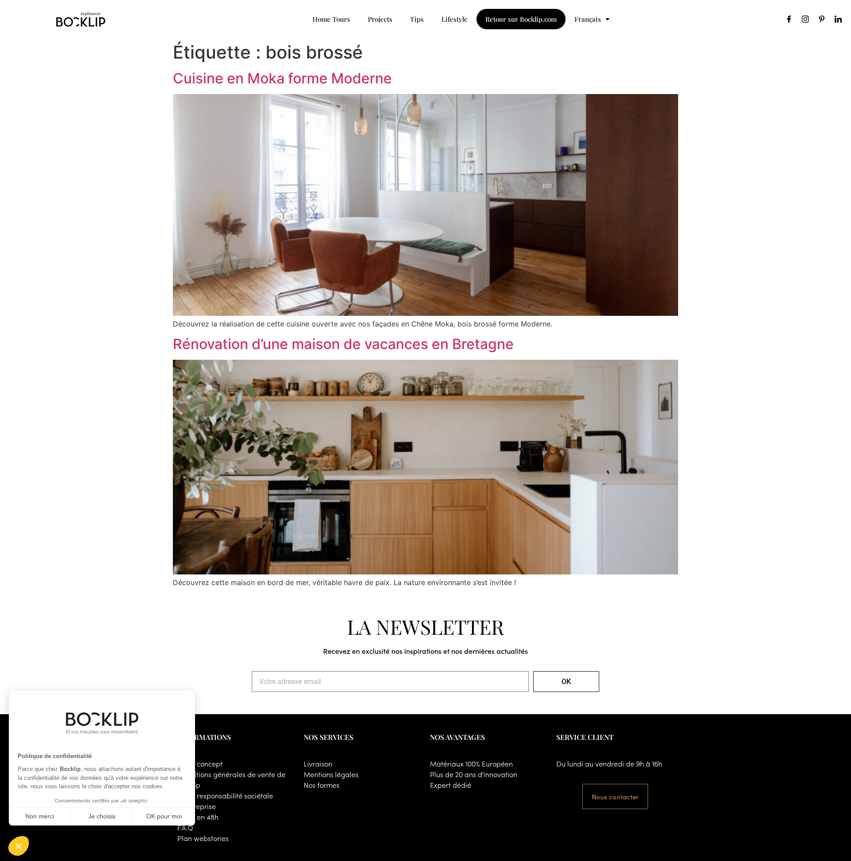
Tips (417, 19)
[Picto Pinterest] (822, 19)
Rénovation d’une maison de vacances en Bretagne (343, 344)
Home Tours (331, 19)
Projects (380, 19)
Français (587, 19)
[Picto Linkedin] (838, 19)
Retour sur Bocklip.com (521, 19)
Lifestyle (454, 19)
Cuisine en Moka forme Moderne (282, 78)
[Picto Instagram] (805, 19)
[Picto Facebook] (789, 19)
